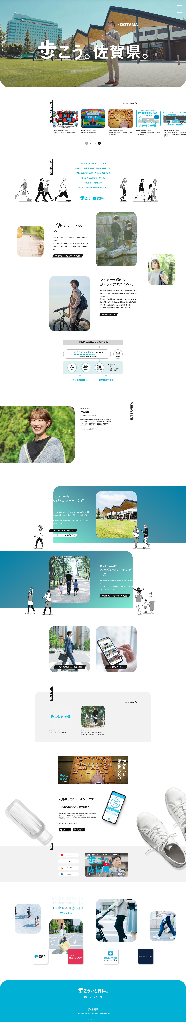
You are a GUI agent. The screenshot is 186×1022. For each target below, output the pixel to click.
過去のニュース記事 (128, 103)
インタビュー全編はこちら (87, 429)
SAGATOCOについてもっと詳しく (68, 823)
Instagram (69, 867)
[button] (90, 143)
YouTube (69, 855)
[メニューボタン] (179, 9)
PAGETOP (181, 1015)
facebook (69, 874)
